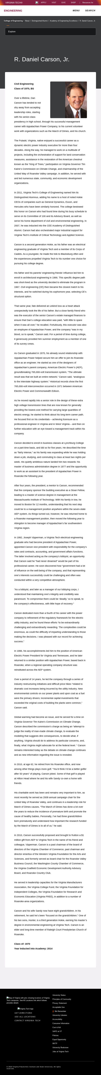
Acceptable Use (58, 1007)
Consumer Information (60, 1023)
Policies (55, 1035)
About (28, 21)
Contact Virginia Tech (28, 1021)
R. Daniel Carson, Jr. (87, 21)
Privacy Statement (59, 1003)
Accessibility (57, 1019)
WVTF (54, 1043)
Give (63, 3)
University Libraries (59, 1015)
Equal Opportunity (59, 1039)
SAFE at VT (57, 1031)
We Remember (60, 1011)
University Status (59, 995)
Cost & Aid (56, 1027)
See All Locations (26, 1017)
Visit (54, 3)
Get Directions (24, 1013)
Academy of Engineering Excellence (64, 21)
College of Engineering (14, 21)
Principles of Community (61, 999)
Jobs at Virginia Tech (60, 1052)
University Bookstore (60, 1047)
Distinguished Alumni (40, 21)
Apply (43, 3)
